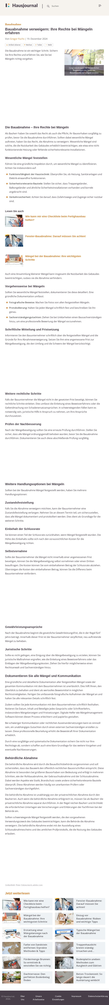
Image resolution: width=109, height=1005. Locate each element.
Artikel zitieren (15, 45)
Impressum (76, 996)
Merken (29, 45)
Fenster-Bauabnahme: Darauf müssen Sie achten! (55, 236)
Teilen (39, 45)
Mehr (50, 45)
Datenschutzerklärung (98, 996)
